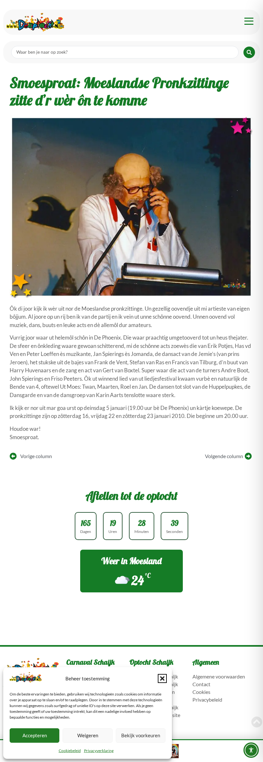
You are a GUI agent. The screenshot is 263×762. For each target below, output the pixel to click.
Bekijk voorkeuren (140, 735)
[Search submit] (249, 52)
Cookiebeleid (70, 750)
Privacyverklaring (99, 750)
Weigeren (87, 735)
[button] (162, 678)
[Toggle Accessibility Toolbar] (251, 750)
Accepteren (34, 735)
